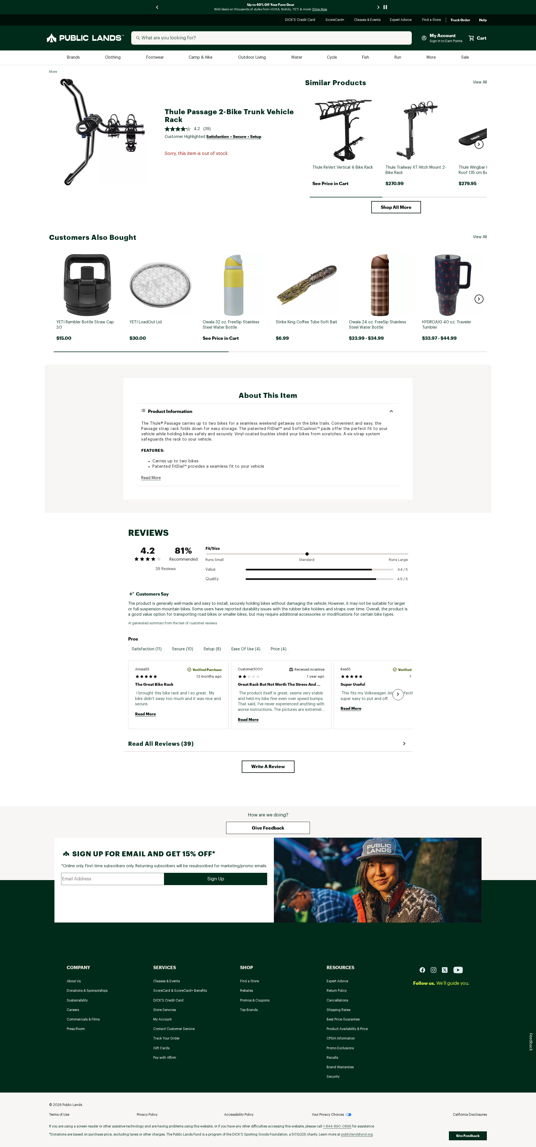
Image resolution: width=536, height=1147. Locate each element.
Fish (366, 57)
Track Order (460, 20)
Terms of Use (59, 1114)
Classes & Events (367, 20)
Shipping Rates (338, 1010)
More (432, 57)
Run (398, 57)
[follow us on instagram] (435, 969)
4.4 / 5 (403, 569)
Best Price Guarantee (343, 1019)
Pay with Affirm (164, 1057)
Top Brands (249, 1010)
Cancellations (337, 1000)
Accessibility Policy (238, 1114)
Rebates (246, 990)
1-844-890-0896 (337, 1126)
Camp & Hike (201, 57)
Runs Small (214, 559)
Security (333, 1076)
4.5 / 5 (402, 579)
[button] (479, 144)
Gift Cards (161, 1048)
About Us (74, 981)
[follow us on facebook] (424, 969)
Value (210, 570)
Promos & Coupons (254, 1000)
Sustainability (77, 1000)
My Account (162, 1019)
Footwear (155, 57)
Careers (73, 1010)
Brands (74, 57)
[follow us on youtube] (458, 969)
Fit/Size (212, 548)
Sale (465, 57)
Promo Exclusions (340, 1048)
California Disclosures (470, 1114)
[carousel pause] (385, 7)
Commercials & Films (83, 1019)
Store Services (164, 1010)
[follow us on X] (447, 969)
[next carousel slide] (378, 7)
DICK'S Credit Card (301, 20)
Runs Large (398, 559)
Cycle (332, 57)
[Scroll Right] (398, 694)
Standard (306, 559)
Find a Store (431, 20)
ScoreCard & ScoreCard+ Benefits (180, 990)
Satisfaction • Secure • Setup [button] (233, 136)
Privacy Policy (147, 1114)
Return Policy (337, 990)
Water (296, 57)
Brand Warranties (340, 1067)
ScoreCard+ (335, 20)
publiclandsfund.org (357, 1134)
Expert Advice (401, 20)
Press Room (76, 1029)
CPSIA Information (341, 1038)
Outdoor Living (252, 57)
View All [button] (480, 82)
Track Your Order (166, 1038)
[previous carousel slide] (157, 7)
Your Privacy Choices (328, 1114)
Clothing (113, 57)
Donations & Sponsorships (87, 990)
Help (483, 20)
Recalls (332, 1057)
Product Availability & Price (347, 1029)
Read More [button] (151, 478)
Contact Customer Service (174, 1029)
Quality (212, 579)
